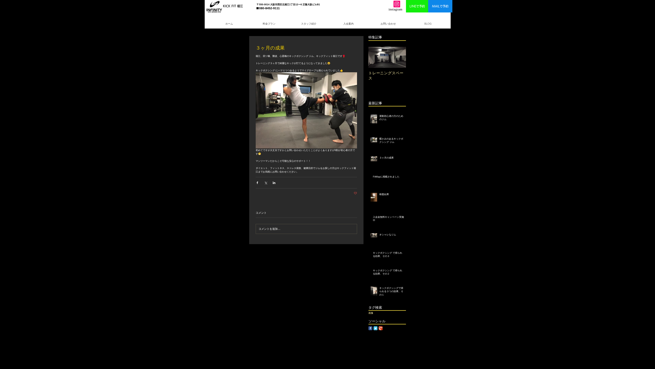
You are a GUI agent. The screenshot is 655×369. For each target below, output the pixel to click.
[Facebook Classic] (370, 328)
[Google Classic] (381, 328)
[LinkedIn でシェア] (274, 182)
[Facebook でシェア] (257, 182)
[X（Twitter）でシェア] (265, 182)
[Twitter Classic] (375, 328)
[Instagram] (397, 4)
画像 (370, 313)
